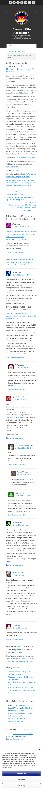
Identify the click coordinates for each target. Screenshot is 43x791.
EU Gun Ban (14, 183)
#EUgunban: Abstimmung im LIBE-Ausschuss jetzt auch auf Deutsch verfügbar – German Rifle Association (19, 262)
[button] (40, 749)
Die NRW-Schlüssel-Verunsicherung (20, 687)
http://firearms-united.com (25, 158)
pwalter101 (16, 572)
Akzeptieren (21, 774)
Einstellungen (21, 786)
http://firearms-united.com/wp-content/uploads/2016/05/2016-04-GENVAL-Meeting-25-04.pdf (21, 316)
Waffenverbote (26, 185)
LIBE (19, 93)
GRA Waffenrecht (29, 180)
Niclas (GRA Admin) (24, 69)
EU (9, 183)
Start (10, 51)
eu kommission (23, 183)
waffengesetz (16, 185)
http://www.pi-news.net (14, 417)
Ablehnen (21, 780)
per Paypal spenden (17, 739)
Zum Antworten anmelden (15, 252)
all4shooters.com (12, 167)
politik (30, 183)
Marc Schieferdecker (22, 445)
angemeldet (17, 650)
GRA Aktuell (20, 51)
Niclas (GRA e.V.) (14, 708)
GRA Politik (19, 180)
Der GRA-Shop (20, 705)
